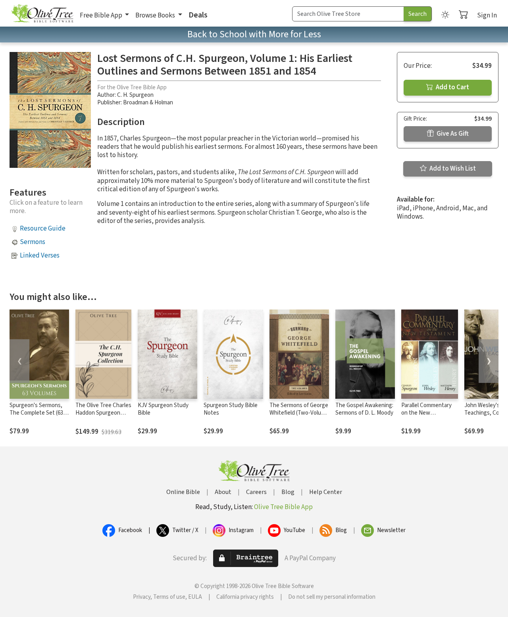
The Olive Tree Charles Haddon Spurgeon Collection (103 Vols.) (103, 413)
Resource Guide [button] (42, 228)
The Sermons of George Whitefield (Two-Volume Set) (299, 413)
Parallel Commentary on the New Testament (426, 413)
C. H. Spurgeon (135, 95)
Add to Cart (452, 87)
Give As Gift (452, 133)
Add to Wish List (452, 168)
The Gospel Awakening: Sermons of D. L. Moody (364, 409)
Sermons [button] (32, 242)
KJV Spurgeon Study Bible (163, 409)
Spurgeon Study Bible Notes (231, 409)
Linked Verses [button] (40, 255)
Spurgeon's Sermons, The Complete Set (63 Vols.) (36, 413)
